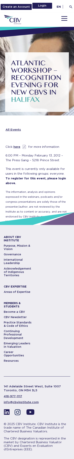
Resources (11, 360)
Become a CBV (14, 311)
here (16, 147)
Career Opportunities (14, 353)
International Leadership (13, 261)
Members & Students (12, 305)
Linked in (7, 413)
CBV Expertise (15, 286)
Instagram (18, 413)
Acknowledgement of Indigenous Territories (17, 272)
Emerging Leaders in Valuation (17, 345)
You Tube (30, 413)
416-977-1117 (13, 396)
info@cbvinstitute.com (21, 402)
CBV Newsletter (15, 317)
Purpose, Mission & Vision (17, 247)
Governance (12, 254)
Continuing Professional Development (13, 334)
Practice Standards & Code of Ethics (17, 324)
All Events (13, 129)
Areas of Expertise (17, 291)
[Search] (71, 7)
